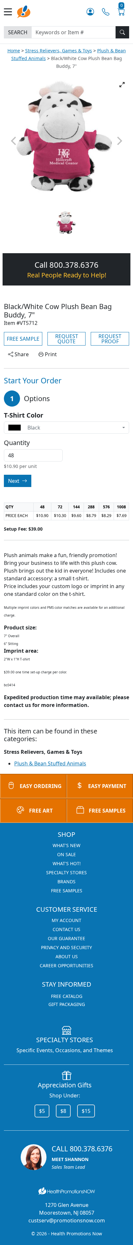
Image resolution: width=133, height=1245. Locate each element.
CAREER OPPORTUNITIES (66, 965)
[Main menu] (10, 11)
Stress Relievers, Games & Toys (58, 50)
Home (13, 50)
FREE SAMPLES (107, 810)
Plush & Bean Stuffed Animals (50, 763)
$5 (42, 1111)
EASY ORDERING (41, 786)
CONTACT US (66, 929)
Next (14, 480)
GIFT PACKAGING (66, 1004)
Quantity (17, 443)
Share (21, 354)
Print (50, 354)
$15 (86, 1111)
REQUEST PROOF (109, 339)
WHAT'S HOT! (67, 863)
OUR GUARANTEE (66, 938)
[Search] (122, 32)
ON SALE (66, 854)
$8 (63, 1111)
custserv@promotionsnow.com (66, 1220)
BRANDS (66, 881)
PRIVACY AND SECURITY (66, 947)
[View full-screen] (122, 84)
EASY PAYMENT (107, 786)
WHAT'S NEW (66, 845)
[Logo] (23, 11)
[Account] (90, 12)
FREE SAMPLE (23, 338)
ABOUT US (67, 956)
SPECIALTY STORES (66, 872)
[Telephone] (106, 12)
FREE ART (41, 810)
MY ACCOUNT (66, 920)
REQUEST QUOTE (66, 339)
